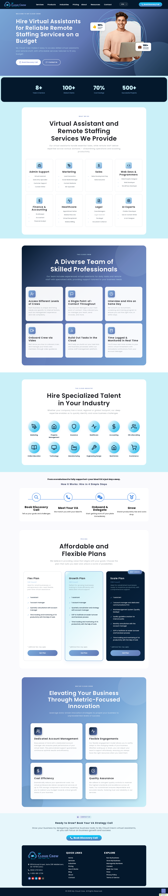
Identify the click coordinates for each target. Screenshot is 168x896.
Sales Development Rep (99, 176)
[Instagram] (43, 878)
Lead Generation (70, 176)
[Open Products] (56, 4)
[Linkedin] (36, 878)
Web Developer (129, 182)
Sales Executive (99, 180)
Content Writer (40, 187)
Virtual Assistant (40, 176)
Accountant (40, 218)
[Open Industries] (69, 4)
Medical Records (70, 215)
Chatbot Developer (129, 211)
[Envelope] (39, 878)
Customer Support (40, 183)
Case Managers (99, 211)
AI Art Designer (129, 218)
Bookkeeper (40, 214)
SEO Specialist (70, 187)
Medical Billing (70, 222)
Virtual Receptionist (70, 218)
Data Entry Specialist (40, 180)
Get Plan (42, 653)
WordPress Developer (129, 186)
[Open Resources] (101, 4)
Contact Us (52, 62)
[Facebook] (29, 878)
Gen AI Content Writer (129, 215)
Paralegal (99, 218)
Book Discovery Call (30, 62)
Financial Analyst (40, 221)
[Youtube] (32, 878)
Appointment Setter (70, 211)
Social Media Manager (70, 180)
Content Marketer (70, 183)
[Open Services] (44, 4)
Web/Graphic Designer (129, 179)
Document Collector (100, 222)
